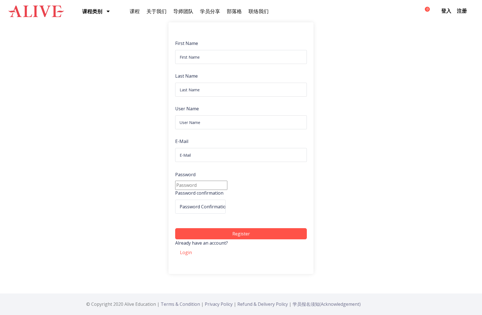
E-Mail (181, 141)
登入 (446, 10)
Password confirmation (199, 193)
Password (185, 174)
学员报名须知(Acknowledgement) (327, 304)
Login (186, 252)
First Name (186, 43)
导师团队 (183, 11)
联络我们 (259, 11)
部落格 (234, 11)
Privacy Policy (219, 304)
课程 (135, 11)
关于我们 (156, 11)
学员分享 (210, 11)
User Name (187, 109)
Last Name (186, 76)
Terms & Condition (180, 304)
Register (241, 234)
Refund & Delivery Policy (262, 304)
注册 (462, 10)
